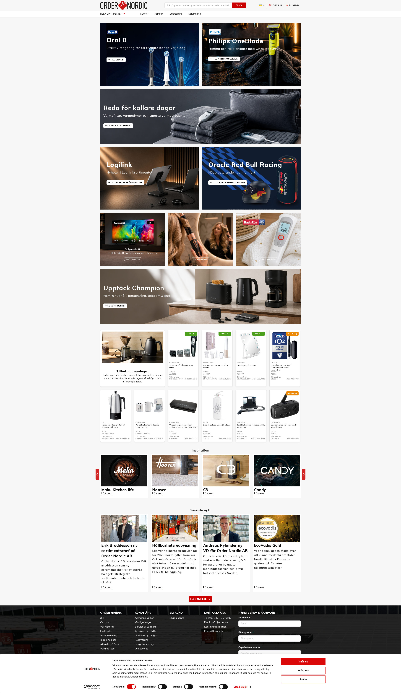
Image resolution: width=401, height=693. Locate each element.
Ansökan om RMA (145, 631)
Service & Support (145, 626)
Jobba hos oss (108, 639)
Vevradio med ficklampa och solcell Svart (284, 426)
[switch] (162, 686)
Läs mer (106, 493)
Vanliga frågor (143, 622)
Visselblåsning (108, 635)
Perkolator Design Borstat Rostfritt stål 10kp (113, 426)
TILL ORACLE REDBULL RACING (228, 182)
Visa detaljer (240, 686)
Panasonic (174, 363)
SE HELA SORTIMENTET (119, 126)
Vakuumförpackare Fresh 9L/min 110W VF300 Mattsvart (183, 426)
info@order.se (220, 622)
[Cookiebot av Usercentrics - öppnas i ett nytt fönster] (91, 687)
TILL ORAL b (117, 60)
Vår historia (107, 626)
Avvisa (303, 679)
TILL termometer (268, 259)
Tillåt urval (303, 670)
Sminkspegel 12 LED (246, 365)
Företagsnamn (245, 632)
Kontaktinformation (215, 626)
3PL (102, 617)
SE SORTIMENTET (116, 306)
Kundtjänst (144, 612)
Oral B (274, 363)
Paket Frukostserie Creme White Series (147, 426)
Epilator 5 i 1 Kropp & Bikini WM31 (215, 366)
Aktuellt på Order (110, 644)
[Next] (303, 474)
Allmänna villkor (144, 617)
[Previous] (97, 474)
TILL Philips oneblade (225, 59)
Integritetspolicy (144, 644)
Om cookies (141, 648)
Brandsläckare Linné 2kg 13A (216, 425)
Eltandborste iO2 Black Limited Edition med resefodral (281, 367)
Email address (245, 618)
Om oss (104, 622)
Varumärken (195, 13)
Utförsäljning (176, 13)
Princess (241, 363)
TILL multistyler (200, 259)
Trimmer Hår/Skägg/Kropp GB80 (181, 366)
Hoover (241, 422)
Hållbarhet (106, 631)
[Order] (123, 5)
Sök (241, 5)
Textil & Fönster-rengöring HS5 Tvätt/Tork (251, 426)
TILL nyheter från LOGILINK (127, 182)
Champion (140, 422)
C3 (103, 422)
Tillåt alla (303, 661)
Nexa (205, 422)
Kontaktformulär (213, 631)
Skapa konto (176, 617)
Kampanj (159, 13)
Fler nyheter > (200, 599)
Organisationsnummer (249, 647)
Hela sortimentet (111, 13)
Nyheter (144, 13)
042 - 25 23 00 (223, 617)
